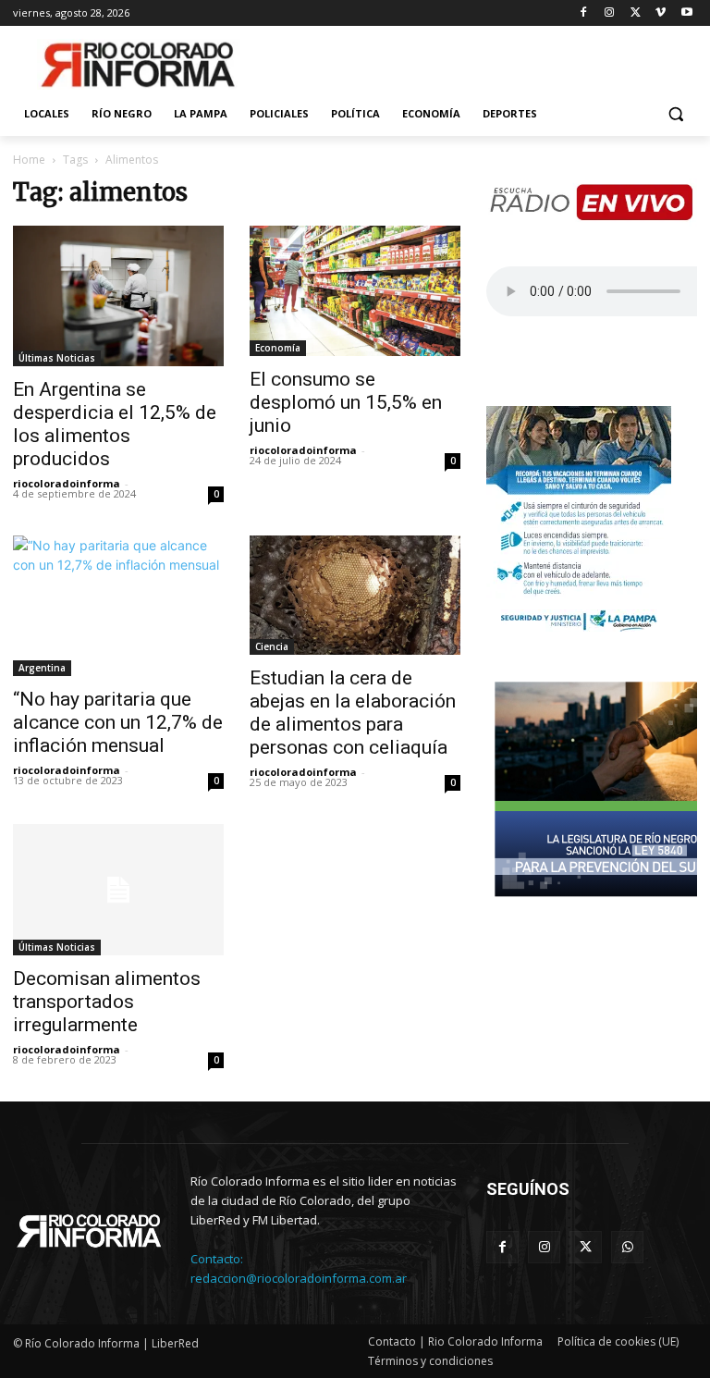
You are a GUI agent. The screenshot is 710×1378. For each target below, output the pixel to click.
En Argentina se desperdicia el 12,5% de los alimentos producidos (114, 424)
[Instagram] (609, 13)
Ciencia (271, 646)
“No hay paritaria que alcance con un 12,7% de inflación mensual (118, 722)
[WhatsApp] (627, 1247)
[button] (675, 114)
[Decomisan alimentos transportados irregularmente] (118, 890)
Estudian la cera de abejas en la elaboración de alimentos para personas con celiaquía (353, 712)
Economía (277, 347)
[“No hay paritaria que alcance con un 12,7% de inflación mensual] (118, 605)
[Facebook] (583, 13)
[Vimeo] (660, 13)
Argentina (42, 667)
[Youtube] (686, 13)
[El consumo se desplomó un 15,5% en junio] (355, 291)
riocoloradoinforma (66, 483)
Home (29, 159)
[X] (635, 13)
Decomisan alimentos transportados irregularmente (107, 1001)
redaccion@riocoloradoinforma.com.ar (298, 1278)
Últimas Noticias (56, 357)
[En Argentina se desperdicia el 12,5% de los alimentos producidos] (118, 296)
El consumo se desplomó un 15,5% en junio (346, 402)
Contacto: (216, 1258)
